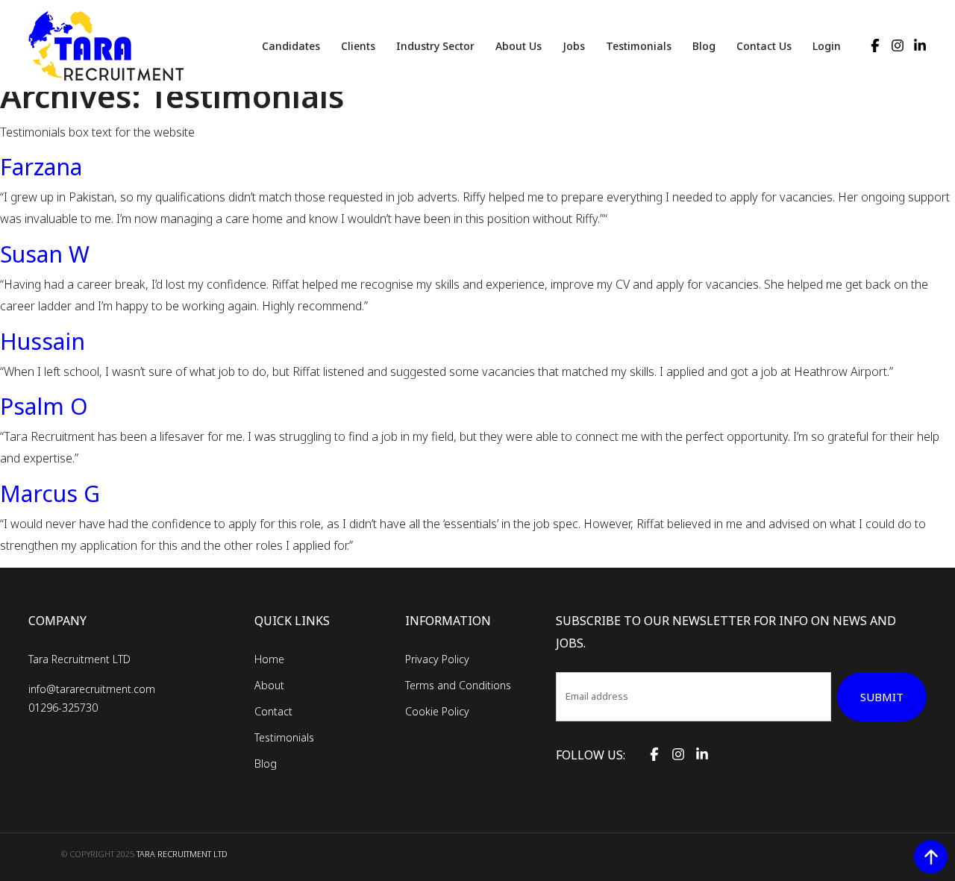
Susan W (45, 254)
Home (269, 659)
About (269, 685)
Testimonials (638, 46)
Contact (273, 711)
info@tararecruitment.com (91, 689)
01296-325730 (63, 707)
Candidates (291, 46)
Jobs (574, 46)
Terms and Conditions (458, 685)
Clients (358, 46)
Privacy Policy (437, 659)
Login (826, 46)
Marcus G (50, 493)
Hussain (42, 341)
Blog (704, 46)
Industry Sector (435, 46)
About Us (518, 46)
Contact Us (764, 46)
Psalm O (44, 406)
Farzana (41, 166)
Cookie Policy (437, 711)
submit (882, 696)
